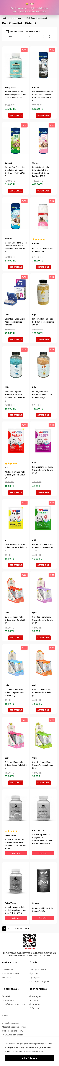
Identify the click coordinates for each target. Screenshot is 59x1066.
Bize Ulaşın (7, 977)
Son (27, 928)
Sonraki (18, 928)
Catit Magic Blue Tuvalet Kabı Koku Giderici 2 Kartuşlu (15, 322)
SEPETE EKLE (16, 115)
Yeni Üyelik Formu (37, 969)
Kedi (4, 18)
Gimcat (8, 163)
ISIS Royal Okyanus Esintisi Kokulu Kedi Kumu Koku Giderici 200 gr (15, 396)
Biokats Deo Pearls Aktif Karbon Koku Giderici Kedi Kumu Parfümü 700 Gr (42, 96)
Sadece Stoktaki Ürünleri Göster (25, 32)
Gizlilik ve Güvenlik (10, 973)
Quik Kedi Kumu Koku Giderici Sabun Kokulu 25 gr (15, 765)
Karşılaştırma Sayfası (39, 981)
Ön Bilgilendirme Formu (12, 1031)
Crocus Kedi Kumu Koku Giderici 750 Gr (42, 909)
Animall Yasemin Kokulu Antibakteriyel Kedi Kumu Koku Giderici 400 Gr (15, 95)
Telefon (8, 996)
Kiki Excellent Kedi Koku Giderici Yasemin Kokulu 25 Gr (42, 547)
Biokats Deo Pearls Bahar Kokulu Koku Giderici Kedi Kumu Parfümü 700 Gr (16, 171)
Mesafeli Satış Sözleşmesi (14, 1027)
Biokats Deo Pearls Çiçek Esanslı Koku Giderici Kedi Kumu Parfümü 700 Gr (16, 247)
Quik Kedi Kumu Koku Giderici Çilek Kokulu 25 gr (15, 620)
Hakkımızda (7, 969)
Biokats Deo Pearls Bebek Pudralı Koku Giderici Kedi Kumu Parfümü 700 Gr (40, 171)
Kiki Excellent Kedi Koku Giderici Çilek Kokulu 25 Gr (15, 475)
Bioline (35, 243)
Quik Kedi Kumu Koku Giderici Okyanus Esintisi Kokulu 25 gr (15, 692)
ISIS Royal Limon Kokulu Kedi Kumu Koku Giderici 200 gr (43, 322)
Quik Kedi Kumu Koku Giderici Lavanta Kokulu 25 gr (42, 620)
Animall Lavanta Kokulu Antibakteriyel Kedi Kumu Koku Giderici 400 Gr (15, 910)
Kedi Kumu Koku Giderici (36, 18)
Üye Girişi (33, 973)
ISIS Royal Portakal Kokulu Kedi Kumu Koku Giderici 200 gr (42, 394)
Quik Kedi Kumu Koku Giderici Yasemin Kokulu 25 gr (42, 765)
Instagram (36, 996)
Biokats (35, 87)
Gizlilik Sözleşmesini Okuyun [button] (31, 1051)
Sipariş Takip (35, 977)
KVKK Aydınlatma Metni (12, 1034)
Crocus (35, 903)
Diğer (34, 314)
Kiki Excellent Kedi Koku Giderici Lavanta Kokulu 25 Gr (42, 470)
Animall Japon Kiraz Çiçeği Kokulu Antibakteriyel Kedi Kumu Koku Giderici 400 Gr (43, 839)
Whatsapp (9, 1000)
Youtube (36, 1004)
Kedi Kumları (16, 18)
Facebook (36, 1008)
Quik (7, 613)
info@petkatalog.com (15, 1004)
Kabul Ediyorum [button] (29, 1058)
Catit (7, 314)
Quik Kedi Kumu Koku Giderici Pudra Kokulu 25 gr (42, 692)
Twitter (35, 1000)
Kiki (6, 468)
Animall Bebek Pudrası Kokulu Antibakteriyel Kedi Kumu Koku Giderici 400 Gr (15, 844)
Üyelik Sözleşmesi (10, 1023)
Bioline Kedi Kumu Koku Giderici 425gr (42, 250)
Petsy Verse (10, 87)
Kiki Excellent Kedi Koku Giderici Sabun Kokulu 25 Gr (15, 547)
